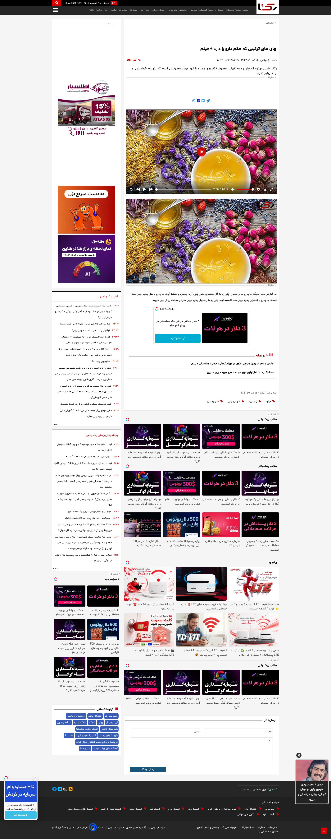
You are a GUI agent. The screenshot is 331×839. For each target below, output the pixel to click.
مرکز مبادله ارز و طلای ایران (222, 809)
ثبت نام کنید (177, 338)
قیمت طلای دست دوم (80, 809)
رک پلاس (172, 10)
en (113, 3)
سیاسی (193, 10)
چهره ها (134, 10)
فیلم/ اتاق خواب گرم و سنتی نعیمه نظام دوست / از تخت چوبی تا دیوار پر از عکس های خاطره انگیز (85, 352)
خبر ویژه (262, 355)
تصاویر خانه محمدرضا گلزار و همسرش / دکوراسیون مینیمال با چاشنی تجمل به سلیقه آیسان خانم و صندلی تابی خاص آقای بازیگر (84, 391)
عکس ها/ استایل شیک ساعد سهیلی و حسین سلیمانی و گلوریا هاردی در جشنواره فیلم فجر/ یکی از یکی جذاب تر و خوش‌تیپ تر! (83, 311)
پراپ (100, 722)
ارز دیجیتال (112, 722)
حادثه (92, 10)
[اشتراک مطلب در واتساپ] (193, 101)
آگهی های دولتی (246, 814)
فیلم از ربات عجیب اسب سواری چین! (91, 330)
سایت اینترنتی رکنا (155, 827)
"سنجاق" (272, 789)
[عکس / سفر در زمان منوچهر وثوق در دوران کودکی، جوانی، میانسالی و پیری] (312, 770)
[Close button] (35, 778)
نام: (269, 731)
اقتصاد (221, 10)
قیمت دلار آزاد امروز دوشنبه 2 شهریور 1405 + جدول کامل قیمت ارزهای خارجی (83, 466)
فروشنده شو (20, 815)
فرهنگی (203, 10)
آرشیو (245, 10)
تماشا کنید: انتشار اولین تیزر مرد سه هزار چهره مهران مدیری (240, 372)
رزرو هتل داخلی (109, 729)
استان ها (145, 10)
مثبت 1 (69, 735)
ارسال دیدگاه (148, 769)
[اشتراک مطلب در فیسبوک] (198, 101)
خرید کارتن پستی (108, 735)
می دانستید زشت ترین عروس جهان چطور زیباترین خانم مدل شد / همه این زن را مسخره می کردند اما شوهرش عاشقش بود (84, 481)
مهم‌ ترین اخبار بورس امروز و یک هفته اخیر (89, 511)
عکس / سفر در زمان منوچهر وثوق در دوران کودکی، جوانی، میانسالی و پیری (312, 792)
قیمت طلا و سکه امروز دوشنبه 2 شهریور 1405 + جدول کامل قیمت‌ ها (84, 447)
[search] (56, 3)
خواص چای (234, 401)
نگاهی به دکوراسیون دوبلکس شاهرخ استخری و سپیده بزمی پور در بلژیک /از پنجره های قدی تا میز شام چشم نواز (84, 499)
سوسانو (270, 809)
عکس (114, 10)
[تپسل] (157, 309)
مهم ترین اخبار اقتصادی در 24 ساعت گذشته (88, 457)
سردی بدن (213, 401)
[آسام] (93, 827)
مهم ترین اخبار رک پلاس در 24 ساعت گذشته (87, 518)
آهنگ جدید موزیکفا (87, 729)
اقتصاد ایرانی (95, 716)
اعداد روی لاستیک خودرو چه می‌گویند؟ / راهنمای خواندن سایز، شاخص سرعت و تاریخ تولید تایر (86, 339)
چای (268, 401)
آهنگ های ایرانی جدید (105, 748)
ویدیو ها (123, 10)
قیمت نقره (269, 814)
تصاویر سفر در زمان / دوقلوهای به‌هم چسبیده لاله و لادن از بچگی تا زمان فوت (83, 557)
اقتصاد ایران (251, 809)
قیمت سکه (136, 809)
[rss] (70, 789)
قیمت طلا (155, 809)
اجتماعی (183, 10)
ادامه (55, 424)
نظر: (269, 741)
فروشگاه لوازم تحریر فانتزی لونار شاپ (97, 742)
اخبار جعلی (103, 10)
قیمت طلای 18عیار (111, 809)
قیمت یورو (174, 809)
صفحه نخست (234, 10)
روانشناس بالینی (76, 716)
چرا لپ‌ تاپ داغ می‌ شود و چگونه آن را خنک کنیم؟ (85, 324)
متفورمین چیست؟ (101, 361)
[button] (299, 756)
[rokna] (267, 7)
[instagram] (64, 789)
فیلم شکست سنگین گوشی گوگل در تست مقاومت (85, 404)
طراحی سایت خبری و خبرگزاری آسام (70, 827)
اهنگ (92, 722)
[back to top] (324, 830)
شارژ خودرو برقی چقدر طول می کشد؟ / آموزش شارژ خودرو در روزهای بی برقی (86, 413)
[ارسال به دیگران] (129, 60)
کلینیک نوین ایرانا (86, 735)
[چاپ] (135, 60)
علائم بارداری (64, 722)
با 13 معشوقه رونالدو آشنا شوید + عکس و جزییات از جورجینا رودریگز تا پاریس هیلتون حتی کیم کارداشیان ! (85, 527)
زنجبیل (253, 401)
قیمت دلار (194, 809)
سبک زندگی (158, 10)
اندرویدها (85, 748)
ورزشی (212, 10)
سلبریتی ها (111, 716)
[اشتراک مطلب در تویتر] (203, 101)
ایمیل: (196, 731)
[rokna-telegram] (54, 789)
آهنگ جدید (80, 722)
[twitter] (59, 789)
